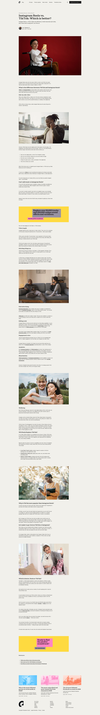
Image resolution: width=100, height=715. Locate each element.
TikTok (20, 89)
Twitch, (44, 603)
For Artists (36, 701)
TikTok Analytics (34, 349)
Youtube (51, 702)
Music (67, 701)
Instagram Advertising (23, 308)
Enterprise (36, 702)
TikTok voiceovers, (30, 327)
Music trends (44, 2)
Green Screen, (41, 325)
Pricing (67, 705)
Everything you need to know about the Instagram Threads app (34, 663)
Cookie (43, 710)
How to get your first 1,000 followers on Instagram (31, 662)
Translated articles (57, 2)
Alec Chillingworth (26, 27)
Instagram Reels (26, 89)
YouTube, (40, 603)
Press (35, 705)
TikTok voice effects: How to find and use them (30, 660)
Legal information (34, 710)
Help (35, 703)
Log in (67, 706)
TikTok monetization (23, 357)
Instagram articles (23, 13)
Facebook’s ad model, (26, 310)
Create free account (74, 2)
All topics (31, 2)
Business (50, 2)
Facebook (52, 705)
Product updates (37, 2)
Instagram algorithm (29, 344)
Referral (35, 707)
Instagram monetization (34, 357)
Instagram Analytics (25, 349)
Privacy (39, 710)
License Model (68, 703)
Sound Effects (68, 702)
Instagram (52, 703)
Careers (35, 706)
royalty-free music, (26, 610)
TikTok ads (21, 316)
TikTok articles (31, 13)
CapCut (28, 617)
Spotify (51, 701)
